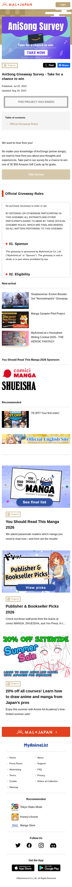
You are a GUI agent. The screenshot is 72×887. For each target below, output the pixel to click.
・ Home (11, 757)
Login (63, 4)
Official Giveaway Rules (24, 124)
